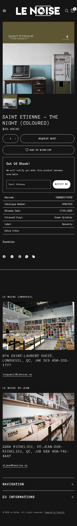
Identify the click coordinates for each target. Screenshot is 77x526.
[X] (13, 256)
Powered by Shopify (54, 512)
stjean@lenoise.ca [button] (15, 465)
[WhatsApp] (27, 256)
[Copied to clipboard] (34, 256)
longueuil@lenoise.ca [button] (17, 374)
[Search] (67, 11)
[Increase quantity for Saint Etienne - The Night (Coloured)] (15, 139)
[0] (72, 11)
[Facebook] (5, 256)
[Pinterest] (20, 256)
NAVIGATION (13, 484)
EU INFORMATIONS (19, 497)
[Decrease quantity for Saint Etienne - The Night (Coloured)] (5, 139)
